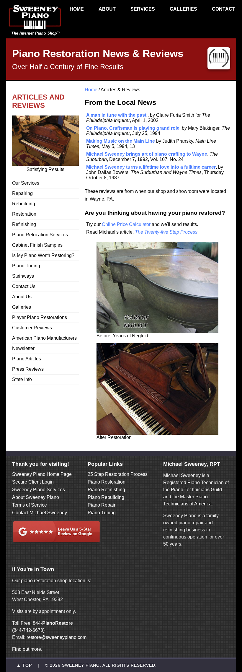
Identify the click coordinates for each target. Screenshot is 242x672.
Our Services (25, 183)
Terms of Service (29, 504)
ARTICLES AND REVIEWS (38, 101)
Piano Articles (26, 358)
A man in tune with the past (116, 115)
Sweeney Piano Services (38, 489)
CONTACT (223, 9)
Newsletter (23, 348)
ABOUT (107, 9)
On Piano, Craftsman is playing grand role (132, 128)
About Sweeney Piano (35, 497)
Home (91, 89)
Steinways (23, 276)
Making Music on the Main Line (120, 141)
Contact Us (23, 286)
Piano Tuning (26, 265)
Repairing (22, 193)
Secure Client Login (33, 481)
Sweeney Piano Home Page (42, 474)
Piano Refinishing (106, 489)
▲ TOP (24, 665)
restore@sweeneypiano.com (56, 637)
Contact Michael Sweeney (39, 512)
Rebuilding (23, 203)
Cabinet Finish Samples (37, 245)
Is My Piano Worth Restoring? (43, 255)
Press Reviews (28, 369)
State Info (22, 379)
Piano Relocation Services (40, 234)
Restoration (24, 214)
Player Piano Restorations (39, 317)
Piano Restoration (106, 481)
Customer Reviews (32, 327)
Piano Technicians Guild (196, 489)
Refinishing (24, 224)
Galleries (21, 307)
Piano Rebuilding (106, 497)
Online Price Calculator (126, 224)
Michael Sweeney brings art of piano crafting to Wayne (146, 154)
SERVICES (142, 9)
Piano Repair (101, 504)
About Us (22, 296)
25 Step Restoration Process (118, 474)
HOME (77, 9)
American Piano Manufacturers (44, 338)
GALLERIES (183, 9)
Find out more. (27, 649)
